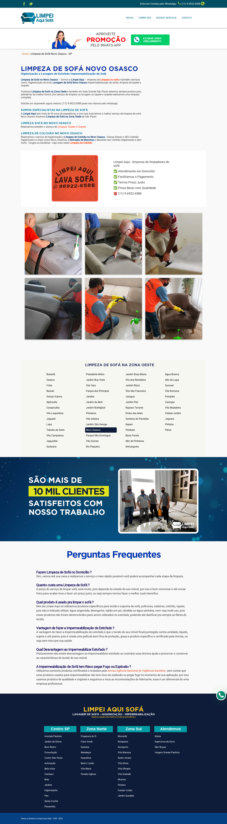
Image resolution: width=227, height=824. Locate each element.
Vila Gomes (92, 441)
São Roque (160, 747)
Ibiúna (158, 736)
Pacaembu (49, 806)
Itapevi (129, 424)
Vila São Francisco (136, 391)
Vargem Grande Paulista (167, 752)
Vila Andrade (124, 774)
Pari (46, 795)
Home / (25, 53)
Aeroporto (123, 747)
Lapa (49, 424)
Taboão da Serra (55, 429)
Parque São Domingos (98, 435)
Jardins (48, 785)
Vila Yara (91, 385)
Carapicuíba (53, 407)
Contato (186, 17)
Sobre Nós (145, 17)
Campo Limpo (125, 790)
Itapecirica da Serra (165, 741)
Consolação (50, 752)
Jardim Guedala (126, 795)
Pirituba (169, 424)
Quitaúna (51, 446)
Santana (85, 747)
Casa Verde (87, 741)
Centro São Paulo (53, 757)
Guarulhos (86, 757)
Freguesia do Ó (88, 736)
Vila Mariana (124, 752)
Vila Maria (86, 768)
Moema (122, 779)
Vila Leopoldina (54, 413)
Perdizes (130, 429)
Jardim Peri (132, 402)
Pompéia (170, 396)
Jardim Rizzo (133, 385)
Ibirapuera (123, 741)
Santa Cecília (51, 801)
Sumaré (169, 385)
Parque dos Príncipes (97, 391)
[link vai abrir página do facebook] (24, 4)
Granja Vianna (54, 396)
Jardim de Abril (94, 402)
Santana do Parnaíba (137, 418)
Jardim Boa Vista (95, 379)
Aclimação (50, 763)
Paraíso (122, 785)
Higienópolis (51, 790)
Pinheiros (91, 413)
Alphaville (51, 402)
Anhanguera (132, 446)
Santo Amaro (124, 757)
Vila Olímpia (124, 768)
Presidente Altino (95, 374)
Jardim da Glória (52, 741)
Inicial (130, 17)
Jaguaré (50, 418)
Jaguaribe (51, 441)
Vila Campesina (55, 435)
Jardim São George (96, 424)
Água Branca (172, 374)
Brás (46, 779)
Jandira (90, 396)
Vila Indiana (92, 418)
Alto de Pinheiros (135, 441)
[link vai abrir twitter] (30, 4)
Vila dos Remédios (136, 379)
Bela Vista (49, 768)
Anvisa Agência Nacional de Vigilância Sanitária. (136, 670)
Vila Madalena (173, 407)
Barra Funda (132, 435)
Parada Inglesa (88, 774)
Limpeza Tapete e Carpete (72, 126)
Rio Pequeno (93, 446)
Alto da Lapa (172, 379)
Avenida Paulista (53, 736)
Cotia (49, 385)
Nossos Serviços (166, 17)
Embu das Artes (134, 413)
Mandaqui (86, 752)
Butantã (50, 374)
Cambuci (49, 774)
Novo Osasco (93, 429)
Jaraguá (130, 396)
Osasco (50, 379)
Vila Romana (172, 391)
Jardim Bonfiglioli (95, 407)
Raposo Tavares (134, 407)
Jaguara (169, 418)
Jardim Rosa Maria (136, 374)
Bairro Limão (87, 763)
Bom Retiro (50, 747)
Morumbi (122, 736)
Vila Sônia (123, 763)
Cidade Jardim (173, 413)
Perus (168, 429)
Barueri (50, 391)
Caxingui (170, 402)
